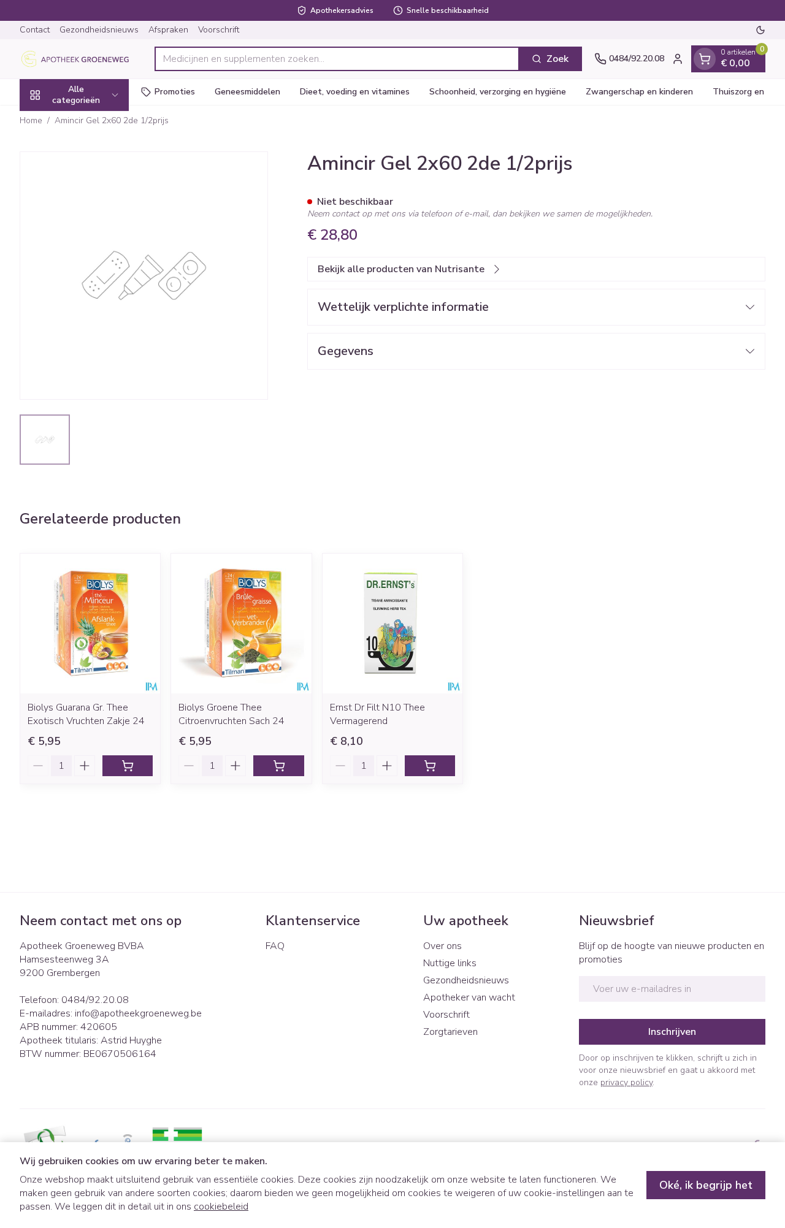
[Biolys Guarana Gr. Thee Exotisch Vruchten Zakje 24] (90, 623)
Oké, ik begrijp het (705, 1185)
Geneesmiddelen (247, 91)
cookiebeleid (221, 1206)
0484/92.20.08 (95, 1000)
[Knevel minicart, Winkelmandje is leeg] (705, 59)
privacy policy (626, 1082)
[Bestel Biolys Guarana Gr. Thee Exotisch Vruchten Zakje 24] (127, 765)
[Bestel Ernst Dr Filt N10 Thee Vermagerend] (430, 765)
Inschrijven (672, 1032)
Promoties (175, 91)
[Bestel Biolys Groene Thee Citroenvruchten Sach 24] (278, 765)
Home (31, 120)
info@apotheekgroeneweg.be (138, 1013)
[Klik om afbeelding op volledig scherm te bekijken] (143, 275)
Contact (35, 30)
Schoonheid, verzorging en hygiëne (497, 91)
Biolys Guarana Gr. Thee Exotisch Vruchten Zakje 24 (86, 714)
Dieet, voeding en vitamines (355, 91)
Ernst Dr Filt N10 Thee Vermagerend (377, 714)
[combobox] (337, 59)
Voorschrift (218, 30)
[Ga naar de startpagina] (81, 59)
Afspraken (168, 30)
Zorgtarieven (450, 1032)
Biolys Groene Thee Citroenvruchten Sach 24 (231, 714)
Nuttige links (450, 963)
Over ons (442, 946)
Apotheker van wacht (469, 997)
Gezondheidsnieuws (99, 30)
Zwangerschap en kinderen (639, 91)
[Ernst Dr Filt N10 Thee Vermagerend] (392, 623)
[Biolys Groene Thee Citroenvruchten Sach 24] (241, 623)
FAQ (275, 946)
